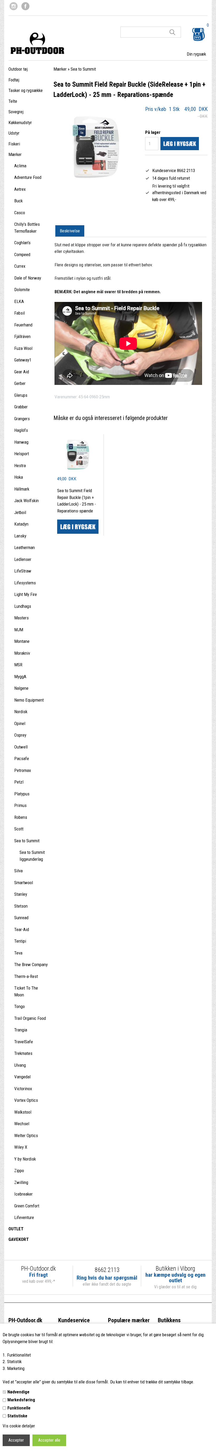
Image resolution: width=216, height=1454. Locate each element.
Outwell (21, 747)
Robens (20, 817)
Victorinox (23, 1088)
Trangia (20, 1029)
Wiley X (20, 1147)
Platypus (22, 793)
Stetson (21, 906)
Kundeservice (74, 1320)
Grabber (21, 406)
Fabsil (19, 313)
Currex (19, 266)
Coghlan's (22, 242)
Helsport (21, 453)
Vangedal (22, 1076)
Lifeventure (24, 1217)
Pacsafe (21, 758)
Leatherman (24, 547)
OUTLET (15, 1228)
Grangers (22, 418)
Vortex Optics (26, 1100)
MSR (18, 664)
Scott (18, 828)
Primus (20, 805)
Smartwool (23, 882)
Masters (21, 617)
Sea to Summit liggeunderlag (32, 856)
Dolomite (22, 289)
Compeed (22, 254)
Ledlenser (22, 559)
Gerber (20, 383)
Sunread (21, 917)
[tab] (69, 231)
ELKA (19, 301)
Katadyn (21, 524)
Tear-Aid (21, 929)
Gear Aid (21, 371)
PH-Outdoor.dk (25, 1320)
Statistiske (17, 1415)
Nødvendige (18, 1391)
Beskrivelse (70, 230)
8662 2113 (107, 1270)
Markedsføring (21, 1399)
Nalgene (21, 688)
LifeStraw (22, 571)
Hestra (20, 465)
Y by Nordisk (25, 1159)
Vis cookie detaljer (19, 1425)
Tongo (19, 1006)
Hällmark (21, 489)
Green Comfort (26, 1205)
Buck (18, 200)
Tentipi (20, 941)
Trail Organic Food (30, 1018)
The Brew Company (31, 964)
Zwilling (21, 1182)
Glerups (20, 395)
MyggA (20, 676)
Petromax (22, 770)
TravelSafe (23, 1041)
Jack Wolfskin (26, 500)
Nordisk (20, 711)
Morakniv (22, 653)
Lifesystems (25, 582)
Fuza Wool (23, 348)
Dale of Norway (27, 278)
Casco (19, 212)
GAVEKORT (18, 1239)
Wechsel (21, 1123)
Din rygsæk (196, 54)
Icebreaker (23, 1194)
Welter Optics (26, 1135)
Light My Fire (25, 594)
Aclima (20, 165)
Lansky (20, 535)
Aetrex (20, 189)
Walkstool (22, 1112)
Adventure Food (27, 177)
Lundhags (22, 606)
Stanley (20, 894)
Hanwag (21, 442)
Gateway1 (22, 360)
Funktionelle (19, 1408)
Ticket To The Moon (26, 991)
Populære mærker (129, 1320)
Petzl (18, 782)
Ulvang (20, 1065)
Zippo (19, 1170)
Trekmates (23, 1053)
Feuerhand (23, 324)
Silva (18, 870)
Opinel (19, 723)
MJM (18, 629)
